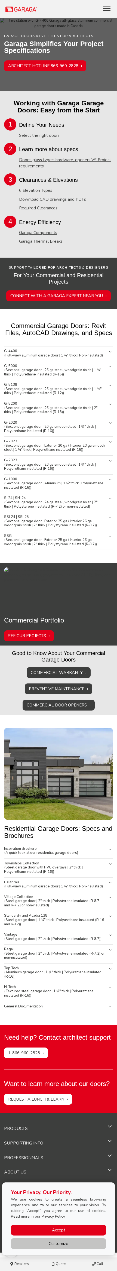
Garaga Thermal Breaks (41, 241)
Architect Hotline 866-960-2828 (43, 66)
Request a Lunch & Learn (36, 1099)
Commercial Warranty (57, 672)
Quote (60, 1264)
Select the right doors (39, 135)
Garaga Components (38, 232)
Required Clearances (38, 208)
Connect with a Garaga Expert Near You (56, 296)
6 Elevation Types (35, 190)
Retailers (21, 1264)
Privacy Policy (53, 1216)
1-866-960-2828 (24, 1053)
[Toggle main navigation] (107, 8)
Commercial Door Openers (57, 705)
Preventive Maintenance (56, 689)
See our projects (27, 635)
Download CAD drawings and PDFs (52, 199)
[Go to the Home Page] (37, 9)
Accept (58, 1230)
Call (99, 1264)
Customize (58, 1243)
